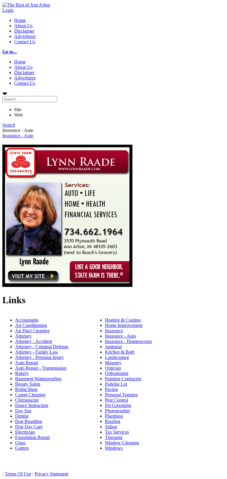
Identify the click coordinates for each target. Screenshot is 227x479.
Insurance (114, 330)
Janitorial (113, 346)
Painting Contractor (123, 378)
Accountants (26, 319)
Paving (111, 389)
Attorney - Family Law (36, 352)
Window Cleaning (122, 442)
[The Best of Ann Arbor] (26, 4)
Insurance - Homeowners (128, 341)
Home (20, 20)
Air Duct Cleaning (32, 330)
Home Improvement (123, 325)
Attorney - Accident (33, 341)
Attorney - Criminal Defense (41, 346)
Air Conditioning (31, 325)
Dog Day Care (29, 426)
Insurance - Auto (17, 135)
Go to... (9, 51)
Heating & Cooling (123, 319)
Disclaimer (24, 30)
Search (8, 124)
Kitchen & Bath (119, 352)
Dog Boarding (28, 421)
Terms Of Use (18, 473)
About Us (23, 25)
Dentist (21, 416)
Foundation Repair (32, 437)
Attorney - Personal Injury (39, 357)
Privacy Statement (51, 473)
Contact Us (24, 41)
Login (8, 10)
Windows (114, 448)
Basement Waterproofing (38, 378)
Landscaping (117, 357)
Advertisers (24, 36)
